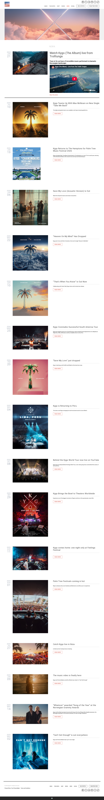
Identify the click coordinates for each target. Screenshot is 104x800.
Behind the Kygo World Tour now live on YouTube (76, 460)
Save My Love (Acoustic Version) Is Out (71, 191)
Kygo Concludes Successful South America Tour (75, 327)
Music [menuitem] (45, 6)
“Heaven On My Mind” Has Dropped (69, 236)
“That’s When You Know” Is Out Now (70, 281)
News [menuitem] (68, 6)
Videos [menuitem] (63, 6)
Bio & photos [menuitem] (81, 6)
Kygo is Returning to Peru (65, 406)
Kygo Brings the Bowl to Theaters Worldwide (74, 493)
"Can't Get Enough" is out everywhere (70, 735)
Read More (58, 113)
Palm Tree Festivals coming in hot (69, 581)
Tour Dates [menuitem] (52, 6)
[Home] (7, 4)
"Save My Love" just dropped (66, 360)
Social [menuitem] (73, 6)
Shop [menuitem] (58, 6)
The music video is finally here (67, 675)
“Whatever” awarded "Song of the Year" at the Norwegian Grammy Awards (74, 706)
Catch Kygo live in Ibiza (64, 644)
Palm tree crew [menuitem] (93, 6)
